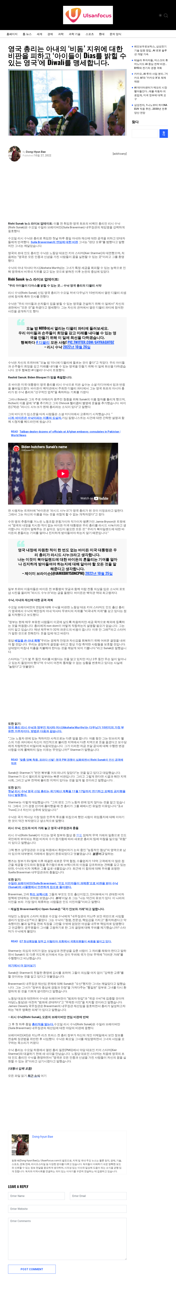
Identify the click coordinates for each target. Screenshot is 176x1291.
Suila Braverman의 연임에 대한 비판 (54, 242)
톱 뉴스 (27, 34)
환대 (101, 34)
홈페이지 (12, 34)
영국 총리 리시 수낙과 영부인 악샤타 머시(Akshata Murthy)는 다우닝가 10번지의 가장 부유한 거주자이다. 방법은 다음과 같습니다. (66, 729)
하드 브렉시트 (39, 894)
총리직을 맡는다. (43, 1024)
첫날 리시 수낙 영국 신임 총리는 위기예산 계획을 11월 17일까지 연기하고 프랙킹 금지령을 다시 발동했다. (66, 793)
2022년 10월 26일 (77, 346)
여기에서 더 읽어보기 (22, 965)
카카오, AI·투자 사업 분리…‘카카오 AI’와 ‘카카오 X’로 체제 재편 (151, 77)
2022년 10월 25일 (99, 573)
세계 (39, 34)
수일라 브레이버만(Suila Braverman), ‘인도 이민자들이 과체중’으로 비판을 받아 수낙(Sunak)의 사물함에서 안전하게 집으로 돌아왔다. (63, 885)
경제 (50, 34)
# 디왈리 (43, 342)
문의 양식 (115, 34)
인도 (79, 835)
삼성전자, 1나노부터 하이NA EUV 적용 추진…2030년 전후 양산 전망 (150, 109)
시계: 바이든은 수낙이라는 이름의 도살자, (35, 418)
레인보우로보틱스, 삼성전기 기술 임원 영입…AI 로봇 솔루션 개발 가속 (150, 50)
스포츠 (90, 34)
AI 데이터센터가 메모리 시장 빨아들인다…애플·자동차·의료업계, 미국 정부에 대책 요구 (150, 93)
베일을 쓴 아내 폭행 (27, 640)
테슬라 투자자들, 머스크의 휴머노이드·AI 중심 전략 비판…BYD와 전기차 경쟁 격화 (151, 64)
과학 (61, 34)
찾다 (135, 122)
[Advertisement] (68, 196)
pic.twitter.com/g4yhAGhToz (91, 342)
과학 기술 (74, 34)
